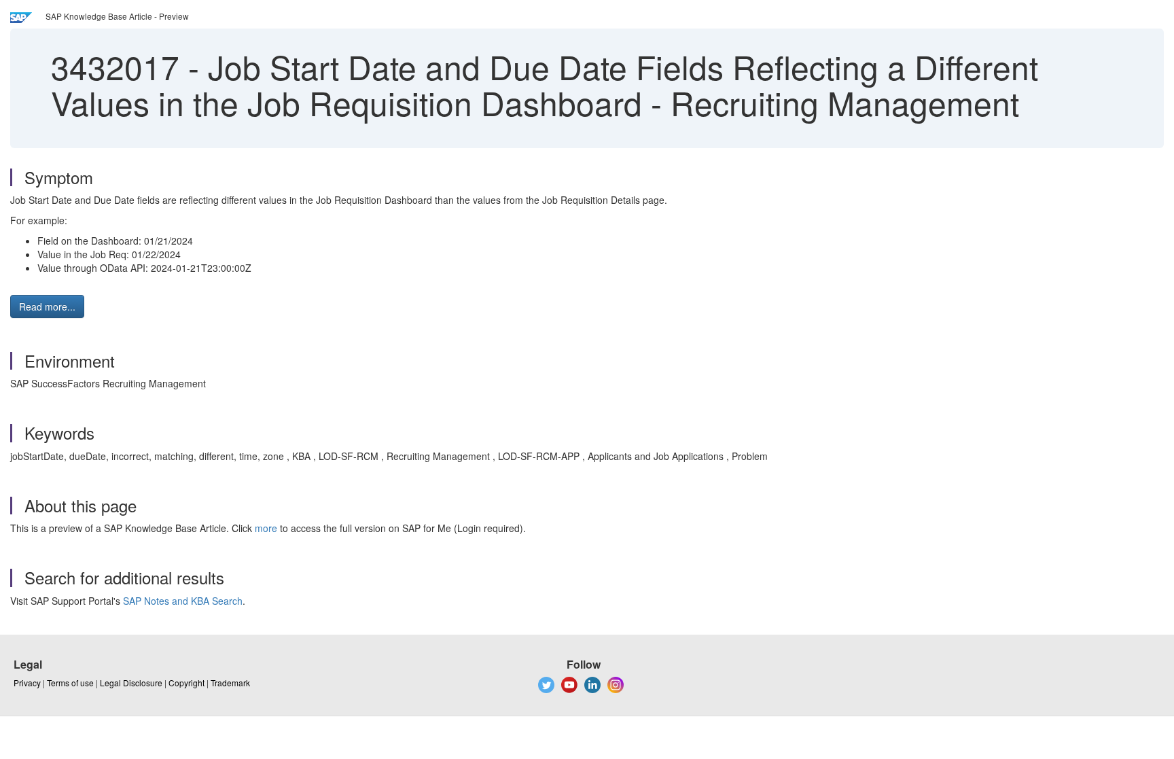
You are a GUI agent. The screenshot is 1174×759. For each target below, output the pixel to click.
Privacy (27, 682)
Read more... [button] (47, 306)
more (266, 528)
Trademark (230, 682)
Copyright (186, 682)
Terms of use (70, 682)
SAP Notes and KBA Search (183, 600)
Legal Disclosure (131, 682)
